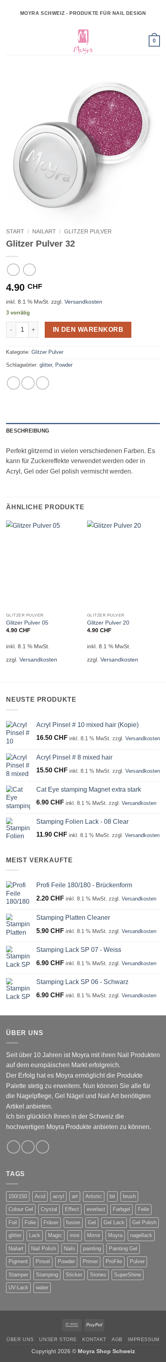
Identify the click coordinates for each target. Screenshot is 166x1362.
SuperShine (127, 1275)
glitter (45, 365)
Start (15, 232)
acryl (58, 1196)
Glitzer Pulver (88, 232)
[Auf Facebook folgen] (13, 1147)
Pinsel (42, 1261)
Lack (34, 1235)
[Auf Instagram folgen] (28, 1147)
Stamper (18, 1275)
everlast (96, 1209)
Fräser (51, 1222)
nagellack (141, 1235)
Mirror (93, 1235)
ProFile (114, 1261)
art (75, 1196)
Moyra (115, 1235)
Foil (12, 1222)
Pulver (137, 1261)
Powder (64, 365)
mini (74, 1235)
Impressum (144, 1339)
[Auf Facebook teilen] (28, 383)
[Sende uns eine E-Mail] (42, 1147)
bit (112, 1196)
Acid (40, 1196)
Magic (55, 1235)
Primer (90, 1261)
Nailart (44, 232)
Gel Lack (114, 1222)
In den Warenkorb (88, 329)
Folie (30, 1222)
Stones (98, 1275)
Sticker (74, 1275)
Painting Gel (123, 1249)
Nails (69, 1249)
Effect (72, 1209)
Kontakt (94, 1339)
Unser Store (58, 1339)
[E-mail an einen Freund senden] (42, 383)
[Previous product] (29, 269)
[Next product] (13, 269)
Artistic (93, 1196)
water (42, 1287)
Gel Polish (144, 1222)
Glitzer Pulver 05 (27, 623)
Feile (143, 1209)
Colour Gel (20, 1209)
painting (92, 1249)
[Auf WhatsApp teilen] (13, 383)
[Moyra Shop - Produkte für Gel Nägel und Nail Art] (83, 41)
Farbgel (121, 1209)
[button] (11, 41)
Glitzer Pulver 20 (108, 623)
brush (129, 1196)
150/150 (17, 1196)
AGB (117, 1339)
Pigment (18, 1261)
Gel (92, 1222)
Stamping (47, 1275)
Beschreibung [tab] (27, 431)
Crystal (49, 1209)
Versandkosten (83, 301)
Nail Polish (43, 1249)
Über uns (20, 1339)
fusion (73, 1222)
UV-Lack (18, 1287)
